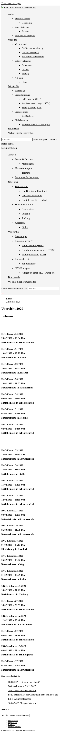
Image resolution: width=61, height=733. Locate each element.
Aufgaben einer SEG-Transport (38, 272)
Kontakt (11, 724)
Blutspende (14, 277)
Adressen (20, 222)
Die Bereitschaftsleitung (34, 191)
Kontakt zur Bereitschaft (34, 200)
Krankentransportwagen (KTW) (38, 250)
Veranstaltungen (23, 168)
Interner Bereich (14, 726)
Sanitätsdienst (29, 263)
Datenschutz (13, 720)
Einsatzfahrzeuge (24, 241)
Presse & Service (24, 159)
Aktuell (12, 154)
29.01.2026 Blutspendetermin (22, 690)
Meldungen (28, 163)
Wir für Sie (13, 231)
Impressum (12, 722)
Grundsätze (28, 209)
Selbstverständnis (24, 204)
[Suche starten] (2, 293)
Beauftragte (21, 236)
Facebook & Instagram (27, 177)
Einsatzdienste (22, 259)
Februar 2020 (14, 301)
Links (25, 227)
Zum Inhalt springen (11, 3)
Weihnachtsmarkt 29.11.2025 (22, 686)
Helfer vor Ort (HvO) (33, 245)
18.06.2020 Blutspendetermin (22, 703)
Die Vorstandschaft (32, 195)
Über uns (13, 182)
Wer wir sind (21, 186)
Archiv (4, 715)
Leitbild (26, 213)
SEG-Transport (22, 268)
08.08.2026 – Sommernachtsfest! (24, 682)
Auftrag (26, 218)
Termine (26, 172)
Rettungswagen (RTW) (34, 254)
